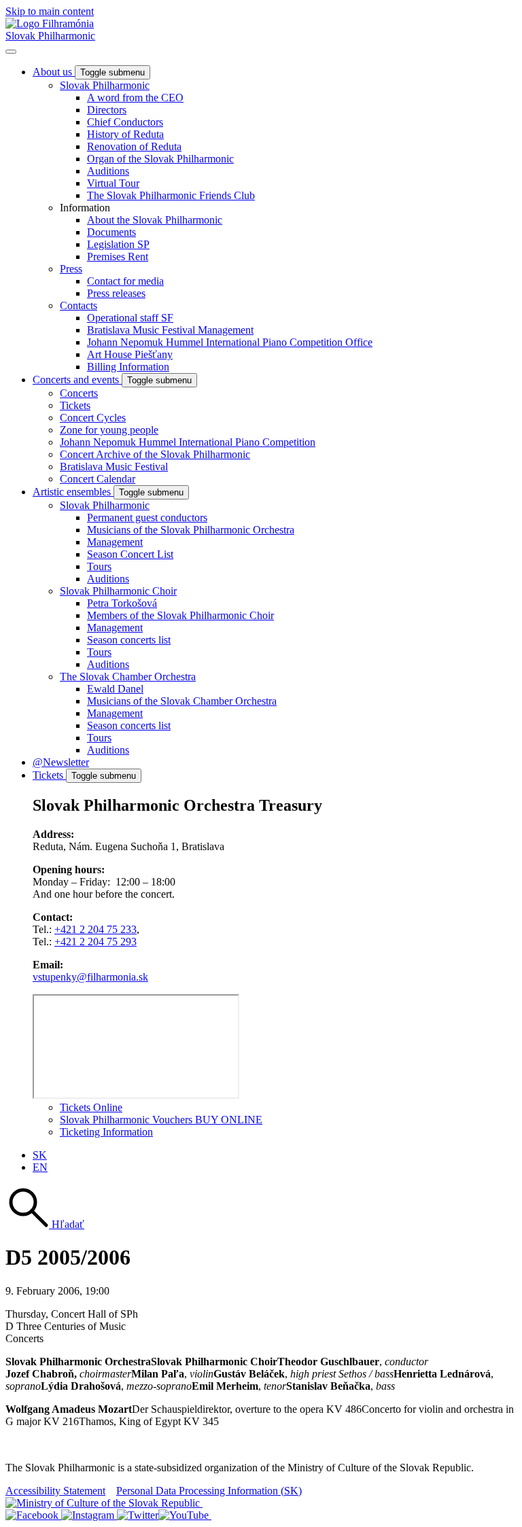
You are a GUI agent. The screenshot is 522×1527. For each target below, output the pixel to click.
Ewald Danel (115, 689)
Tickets (75, 405)
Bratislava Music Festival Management (170, 330)
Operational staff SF (130, 317)
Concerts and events (77, 379)
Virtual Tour (113, 183)
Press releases (116, 293)
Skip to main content (49, 11)
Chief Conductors (125, 122)
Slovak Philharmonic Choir (118, 591)
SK (40, 1155)
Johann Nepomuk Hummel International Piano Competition (187, 442)
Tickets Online (91, 1107)
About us (54, 71)
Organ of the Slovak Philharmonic (160, 158)
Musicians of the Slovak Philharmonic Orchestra (190, 530)
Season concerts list (129, 640)
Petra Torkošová (122, 603)
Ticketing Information (106, 1132)
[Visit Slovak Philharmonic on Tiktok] (137, 1515)
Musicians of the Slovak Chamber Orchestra (182, 701)
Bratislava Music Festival (114, 466)
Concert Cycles (93, 417)
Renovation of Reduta (134, 146)
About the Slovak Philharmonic (154, 220)
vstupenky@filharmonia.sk (90, 977)
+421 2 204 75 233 (95, 929)
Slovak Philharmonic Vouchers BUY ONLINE (161, 1119)
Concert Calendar (97, 479)
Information (85, 207)
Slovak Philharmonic (50, 35)
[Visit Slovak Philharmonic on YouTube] (184, 1515)
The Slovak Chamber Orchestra (128, 676)
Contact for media (125, 281)
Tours (99, 566)
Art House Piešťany (130, 354)
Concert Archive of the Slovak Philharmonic (155, 454)
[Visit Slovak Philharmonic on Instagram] (89, 1515)
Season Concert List (130, 554)
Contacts (78, 305)
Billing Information (128, 366)
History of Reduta (125, 134)
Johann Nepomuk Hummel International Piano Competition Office (229, 342)
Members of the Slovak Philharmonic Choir (180, 615)
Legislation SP (118, 244)
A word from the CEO (135, 97)
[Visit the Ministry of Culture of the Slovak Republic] (104, 1503)
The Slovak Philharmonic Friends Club (171, 195)
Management (115, 542)
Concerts (79, 393)
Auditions (108, 171)
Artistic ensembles (73, 491)
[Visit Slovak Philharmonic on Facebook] (33, 1515)
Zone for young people (109, 430)
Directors (106, 110)
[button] (44, 1224)
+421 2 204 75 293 (95, 941)
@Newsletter (61, 762)
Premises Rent (117, 256)
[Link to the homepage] (49, 23)
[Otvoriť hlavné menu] (10, 52)
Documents (111, 232)
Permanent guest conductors (147, 517)
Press (71, 269)
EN (40, 1167)
